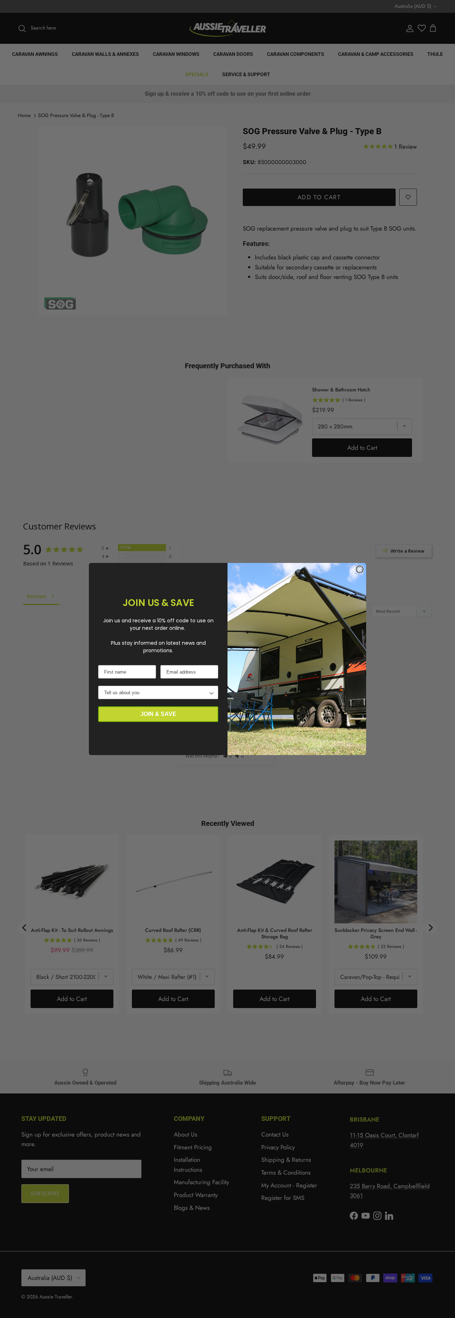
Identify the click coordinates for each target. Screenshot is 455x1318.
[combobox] (156, 692)
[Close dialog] (359, 569)
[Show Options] (211, 692)
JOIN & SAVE (158, 714)
